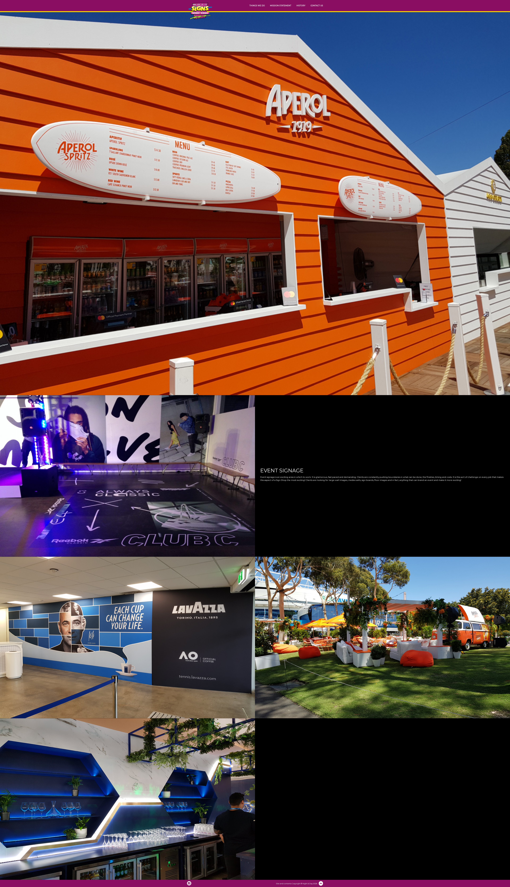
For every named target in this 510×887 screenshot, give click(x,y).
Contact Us (317, 5)
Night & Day (308, 883)
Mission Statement (280, 5)
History (300, 5)
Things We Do (257, 5)
